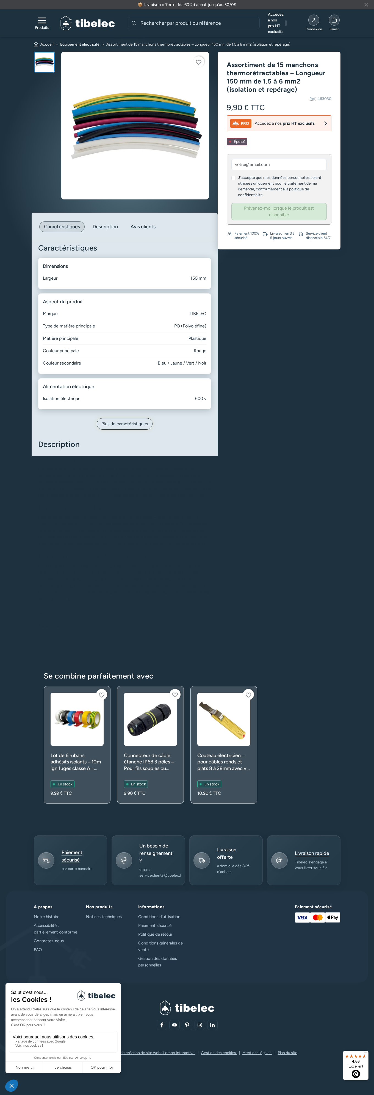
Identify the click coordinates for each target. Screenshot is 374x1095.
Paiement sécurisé (154, 925)
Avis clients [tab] (143, 227)
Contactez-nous (49, 940)
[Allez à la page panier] (334, 23)
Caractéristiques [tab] (62, 227)
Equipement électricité (79, 44)
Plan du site (287, 1052)
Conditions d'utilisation (159, 916)
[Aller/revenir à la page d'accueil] (87, 23)
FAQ (38, 949)
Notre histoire (46, 916)
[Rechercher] (134, 23)
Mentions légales (257, 1052)
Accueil (46, 44)
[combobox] (199, 23)
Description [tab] (105, 227)
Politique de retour (155, 934)
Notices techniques (104, 916)
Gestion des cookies (219, 1052)
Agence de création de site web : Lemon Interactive (150, 1052)
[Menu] (365, 1054)
